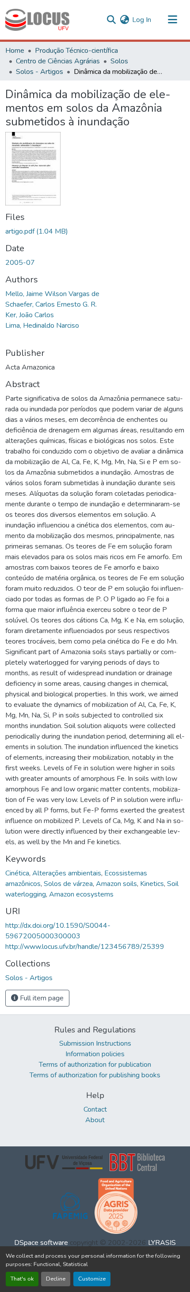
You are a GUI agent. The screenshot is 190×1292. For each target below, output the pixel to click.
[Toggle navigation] (172, 19)
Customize (92, 1279)
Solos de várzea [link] (68, 884)
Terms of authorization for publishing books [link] (95, 1075)
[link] (95, 231)
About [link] (95, 1120)
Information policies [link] (95, 1054)
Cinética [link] (17, 873)
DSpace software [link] (41, 1243)
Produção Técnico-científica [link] (76, 50)
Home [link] (14, 50)
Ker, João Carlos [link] (29, 315)
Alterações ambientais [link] (66, 873)
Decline (55, 1279)
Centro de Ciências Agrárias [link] (58, 61)
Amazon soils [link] (116, 884)
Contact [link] (95, 1109)
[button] (37, 20)
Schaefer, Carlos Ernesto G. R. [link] (51, 304)
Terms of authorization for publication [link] (95, 1064)
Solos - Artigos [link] (39, 72)
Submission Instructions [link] (95, 1043)
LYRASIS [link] (162, 1243)
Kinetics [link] (152, 884)
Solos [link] (119, 61)
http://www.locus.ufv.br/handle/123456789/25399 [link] (84, 947)
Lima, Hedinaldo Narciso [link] (42, 325)
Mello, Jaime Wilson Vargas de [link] (52, 294)
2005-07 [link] (20, 262)
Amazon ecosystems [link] (81, 894)
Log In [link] (141, 20)
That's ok (22, 1279)
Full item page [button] (41, 998)
